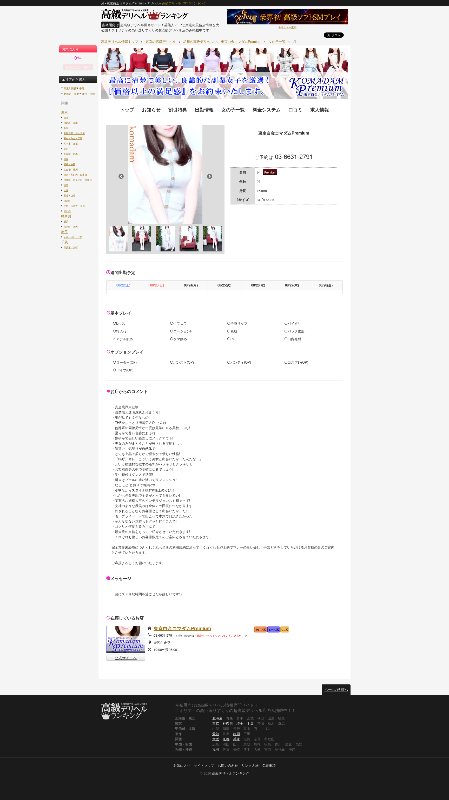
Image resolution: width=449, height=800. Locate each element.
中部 (81, 88)
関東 (66, 88)
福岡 (215, 749)
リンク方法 (250, 765)
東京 (64, 112)
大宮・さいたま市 (73, 237)
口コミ (295, 109)
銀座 (66, 159)
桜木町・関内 (71, 226)
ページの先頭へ (336, 689)
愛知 (215, 733)
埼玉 (64, 231)
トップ (127, 109)
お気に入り (181, 765)
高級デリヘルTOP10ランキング (184, 3)
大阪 (215, 738)
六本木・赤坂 (71, 143)
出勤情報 (204, 109)
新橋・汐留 (69, 164)
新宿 (66, 128)
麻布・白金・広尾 (73, 138)
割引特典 (177, 109)
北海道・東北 (71, 94)
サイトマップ (204, 765)
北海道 (217, 718)
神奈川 (66, 216)
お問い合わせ (228, 765)
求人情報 (319, 109)
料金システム (267, 109)
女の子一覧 (233, 109)
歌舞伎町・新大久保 (74, 133)
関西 (74, 88)
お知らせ (151, 109)
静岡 (236, 733)
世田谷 (67, 211)
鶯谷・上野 (69, 195)
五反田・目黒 (71, 154)
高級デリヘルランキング (230, 773)
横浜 (66, 221)
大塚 (66, 190)
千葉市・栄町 (71, 247)
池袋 (66, 185)
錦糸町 (67, 200)
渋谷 (66, 117)
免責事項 (269, 765)
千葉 (64, 241)
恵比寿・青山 (71, 122)
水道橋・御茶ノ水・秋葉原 (78, 180)
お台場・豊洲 (71, 169)
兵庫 (236, 738)
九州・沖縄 (88, 94)
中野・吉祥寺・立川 (74, 206)
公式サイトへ (126, 657)
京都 (226, 738)
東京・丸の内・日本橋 (75, 174)
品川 (66, 148)
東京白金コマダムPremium (182, 628)
